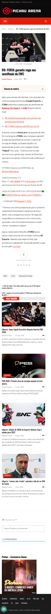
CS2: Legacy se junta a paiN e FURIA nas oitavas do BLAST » (21, 294)
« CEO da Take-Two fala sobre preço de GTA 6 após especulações (21, 287)
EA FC (28, 598)
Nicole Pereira (7, 79)
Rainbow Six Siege (25, 276)
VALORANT (5, 603)
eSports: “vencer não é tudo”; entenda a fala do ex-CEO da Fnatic (23, 482)
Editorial (24, 603)
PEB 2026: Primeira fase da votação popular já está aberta (22, 382)
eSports (11, 29)
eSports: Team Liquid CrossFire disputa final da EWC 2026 (22, 331)
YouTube (16, 246)
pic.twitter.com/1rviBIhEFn (29, 195)
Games (22, 598)
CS (12, 603)
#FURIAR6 (15, 181)
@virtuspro (31, 181)
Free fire (36, 598)
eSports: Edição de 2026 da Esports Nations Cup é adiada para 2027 (22, 431)
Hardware (13, 598)
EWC (5, 276)
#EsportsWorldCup (10, 171)
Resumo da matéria (11, 88)
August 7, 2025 (24, 201)
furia (13, 276)
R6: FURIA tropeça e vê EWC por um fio (22, 126)
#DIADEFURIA (10, 195)
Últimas (4, 598)
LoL (43, 598)
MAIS (16, 603)
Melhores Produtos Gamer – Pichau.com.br (17, 2)
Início (4, 29)
